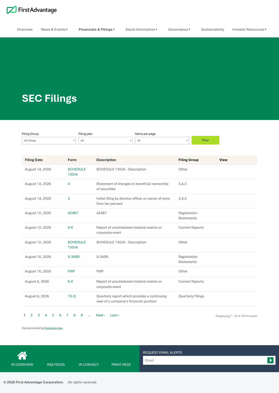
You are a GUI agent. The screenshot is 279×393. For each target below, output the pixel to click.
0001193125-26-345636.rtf (230, 214)
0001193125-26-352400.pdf (226, 185)
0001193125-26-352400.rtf (230, 185)
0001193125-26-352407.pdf (226, 199)
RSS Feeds (56, 364)
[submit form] (270, 360)
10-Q (72, 296)
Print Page (121, 364)
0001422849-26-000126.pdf (226, 243)
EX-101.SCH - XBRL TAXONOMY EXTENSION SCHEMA (239, 228)
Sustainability (212, 29)
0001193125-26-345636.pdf (226, 214)
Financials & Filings (96, 29)
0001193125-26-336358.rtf (230, 282)
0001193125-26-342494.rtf (230, 258)
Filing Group (30, 134)
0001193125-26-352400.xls (235, 185)
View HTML (221, 170)
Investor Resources (248, 29)
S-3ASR (74, 256)
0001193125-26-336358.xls (235, 282)
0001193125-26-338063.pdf (226, 297)
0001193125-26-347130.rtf (230, 228)
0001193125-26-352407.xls (235, 199)
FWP (71, 271)
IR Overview (22, 364)
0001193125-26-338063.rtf (230, 297)
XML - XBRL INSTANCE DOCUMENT (239, 214)
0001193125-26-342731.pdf (226, 272)
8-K (70, 227)
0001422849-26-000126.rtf (230, 243)
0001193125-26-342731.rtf (230, 272)
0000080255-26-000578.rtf (230, 170)
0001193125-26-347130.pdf (226, 228)
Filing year (85, 134)
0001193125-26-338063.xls (235, 297)
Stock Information (140, 29)
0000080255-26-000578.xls (235, 170)
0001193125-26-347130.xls (235, 228)
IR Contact (89, 364)
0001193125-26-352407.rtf (230, 199)
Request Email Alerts (162, 352)
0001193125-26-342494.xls (235, 258)
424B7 (73, 213)
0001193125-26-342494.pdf (226, 258)
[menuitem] (24, 29)
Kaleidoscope (53, 328)
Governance (178, 29)
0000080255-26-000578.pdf (226, 170)
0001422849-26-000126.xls (235, 243)
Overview (25, 29)
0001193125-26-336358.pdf (226, 282)
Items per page (145, 134)
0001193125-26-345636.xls (235, 214)
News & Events (53, 29)
